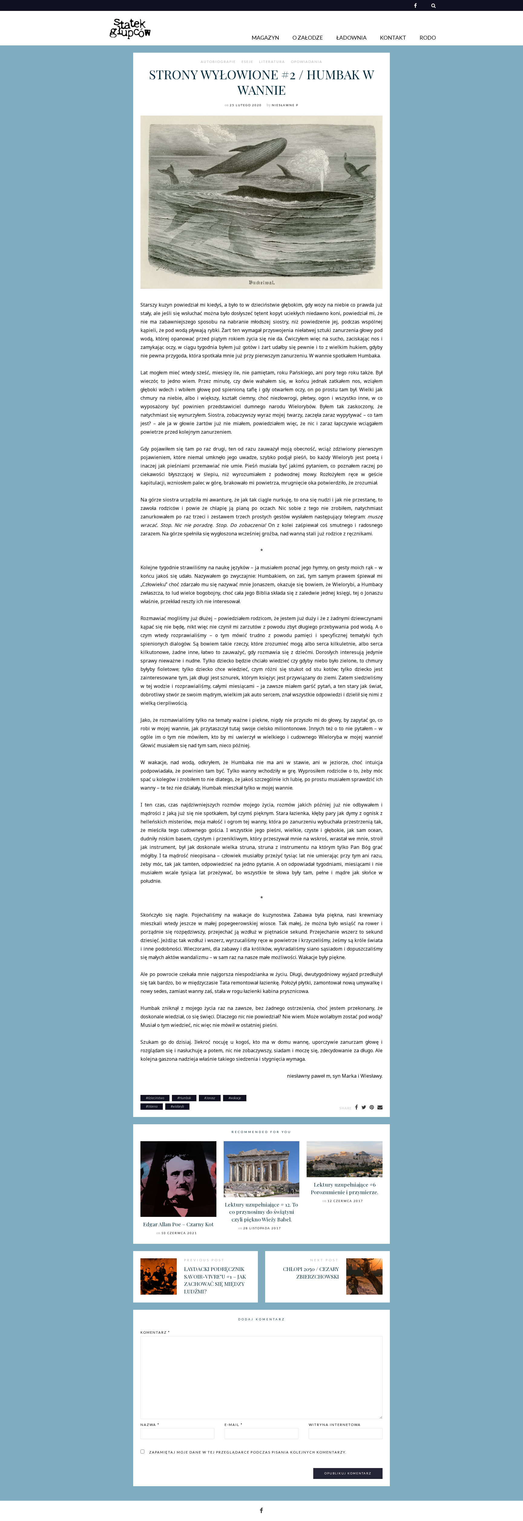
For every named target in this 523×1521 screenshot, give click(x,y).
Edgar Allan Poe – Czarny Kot (178, 1223)
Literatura (272, 62)
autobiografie (218, 62)
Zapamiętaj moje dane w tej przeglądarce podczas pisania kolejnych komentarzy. (248, 1452)
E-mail (234, 1425)
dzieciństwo (156, 1098)
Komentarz (155, 1332)
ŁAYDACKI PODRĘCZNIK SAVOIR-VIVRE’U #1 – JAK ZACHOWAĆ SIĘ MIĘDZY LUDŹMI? (215, 1280)
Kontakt (393, 37)
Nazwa (150, 1425)
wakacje (235, 1098)
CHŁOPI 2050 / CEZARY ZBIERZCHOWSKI (311, 1272)
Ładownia (351, 37)
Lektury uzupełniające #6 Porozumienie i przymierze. (344, 1188)
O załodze (307, 37)
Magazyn (265, 37)
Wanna (152, 1106)
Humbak (185, 1098)
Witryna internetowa (335, 1425)
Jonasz (210, 1098)
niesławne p (285, 105)
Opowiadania (306, 62)
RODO (427, 37)
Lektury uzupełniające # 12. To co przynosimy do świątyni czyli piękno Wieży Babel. (261, 1212)
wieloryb (178, 1106)
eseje (247, 62)
